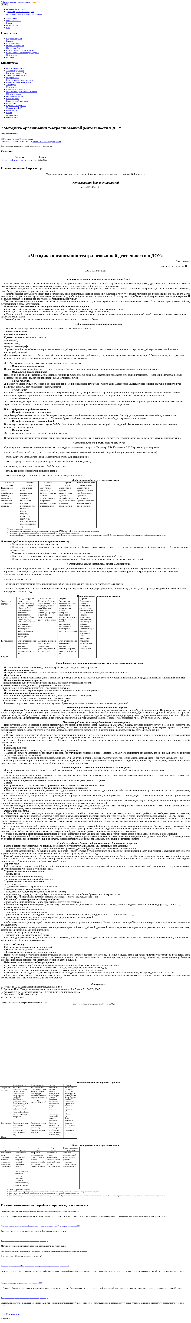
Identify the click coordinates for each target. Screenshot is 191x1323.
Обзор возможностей (15, 9)
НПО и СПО (12, 25)
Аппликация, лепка (15, 71)
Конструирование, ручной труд (20, 80)
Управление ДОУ (14, 108)
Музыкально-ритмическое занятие (21, 92)
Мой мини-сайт (13, 43)
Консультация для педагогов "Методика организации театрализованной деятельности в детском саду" (35, 1266)
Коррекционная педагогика (18, 82)
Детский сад (11, 18)
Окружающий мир (14, 96)
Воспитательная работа (16, 73)
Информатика (12, 78)
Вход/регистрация (14, 39)
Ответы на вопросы (15, 46)
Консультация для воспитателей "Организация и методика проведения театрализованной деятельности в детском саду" (40, 1211)
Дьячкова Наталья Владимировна (46, 141)
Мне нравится (12, 1314)
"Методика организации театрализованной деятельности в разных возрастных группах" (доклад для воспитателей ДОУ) (41, 1226)
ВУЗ (8, 28)
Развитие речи (12, 99)
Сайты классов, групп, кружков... (21, 50)
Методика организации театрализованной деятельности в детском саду (24, 1241)
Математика (11, 87)
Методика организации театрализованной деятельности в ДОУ (21, 1283)
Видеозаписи (12, 117)
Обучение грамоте (14, 94)
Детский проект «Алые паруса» (20, 11)
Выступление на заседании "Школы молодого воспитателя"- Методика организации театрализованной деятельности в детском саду (44, 1251)
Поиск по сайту (13, 48)
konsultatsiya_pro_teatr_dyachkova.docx (21, 160)
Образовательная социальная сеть (20, 2)
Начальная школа (13, 21)
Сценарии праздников (16, 106)
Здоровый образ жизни (16, 75)
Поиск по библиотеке (15, 68)
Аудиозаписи (12, 115)
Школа (9, 23)
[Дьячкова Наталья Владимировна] (17, 139)
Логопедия (11, 85)
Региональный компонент (17, 101)
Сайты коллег (12, 55)
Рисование (11, 103)
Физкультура (12, 110)
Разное (9, 113)
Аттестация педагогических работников (24, 14)
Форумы (10, 57)
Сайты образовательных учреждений (22, 53)
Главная (9, 41)
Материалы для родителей (18, 89)
